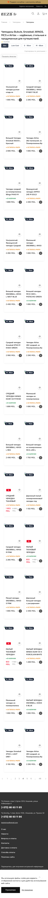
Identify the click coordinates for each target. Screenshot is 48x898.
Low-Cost (15, 46)
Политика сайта (8, 857)
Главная (4, 22)
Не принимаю (27, 890)
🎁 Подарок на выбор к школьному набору (24, 2)
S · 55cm (27, 46)
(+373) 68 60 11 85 (11, 807)
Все (4, 46)
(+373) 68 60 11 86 (11, 816)
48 (40, 778)
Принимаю (10, 890)
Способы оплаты (8, 852)
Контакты (5, 843)
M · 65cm (39, 46)
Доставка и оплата (9, 848)
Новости (39, 6)
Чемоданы (17, 22)
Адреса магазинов (26, 6)
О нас (3, 829)
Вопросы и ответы (8, 838)
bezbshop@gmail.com (9, 823)
